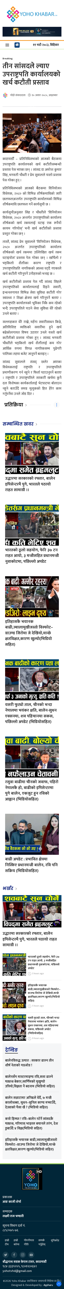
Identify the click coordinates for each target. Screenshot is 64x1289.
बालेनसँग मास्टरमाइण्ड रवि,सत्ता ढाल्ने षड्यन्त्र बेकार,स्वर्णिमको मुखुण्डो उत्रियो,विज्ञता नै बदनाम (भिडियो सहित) (30, 1081)
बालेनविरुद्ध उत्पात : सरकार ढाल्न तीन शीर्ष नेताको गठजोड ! (29, 1063)
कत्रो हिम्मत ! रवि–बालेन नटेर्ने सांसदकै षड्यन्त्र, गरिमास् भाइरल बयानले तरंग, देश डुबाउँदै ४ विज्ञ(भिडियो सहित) (31, 1123)
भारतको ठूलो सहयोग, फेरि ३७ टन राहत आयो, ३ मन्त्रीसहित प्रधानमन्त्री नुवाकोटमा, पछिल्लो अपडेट (32, 556)
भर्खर (8, 888)
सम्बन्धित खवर (18, 424)
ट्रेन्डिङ (11, 1050)
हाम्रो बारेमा (16, 1242)
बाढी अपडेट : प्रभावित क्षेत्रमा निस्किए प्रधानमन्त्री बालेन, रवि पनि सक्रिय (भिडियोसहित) (31, 865)
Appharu (48, 1285)
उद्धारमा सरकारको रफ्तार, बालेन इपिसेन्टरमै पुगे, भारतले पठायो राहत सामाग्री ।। (30, 484)
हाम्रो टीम (7, 1242)
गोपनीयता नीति (29, 1242)
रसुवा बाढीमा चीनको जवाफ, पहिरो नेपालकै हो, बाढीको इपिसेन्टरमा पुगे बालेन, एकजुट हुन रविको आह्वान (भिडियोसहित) (31, 791)
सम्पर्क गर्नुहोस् (41, 1242)
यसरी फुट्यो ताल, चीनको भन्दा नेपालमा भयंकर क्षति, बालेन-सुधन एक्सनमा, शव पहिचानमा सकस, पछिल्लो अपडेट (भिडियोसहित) (31, 713)
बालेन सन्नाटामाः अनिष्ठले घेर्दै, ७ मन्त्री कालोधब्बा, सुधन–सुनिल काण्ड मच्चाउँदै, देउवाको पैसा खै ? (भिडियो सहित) (30, 1102)
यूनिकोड (55, 1240)
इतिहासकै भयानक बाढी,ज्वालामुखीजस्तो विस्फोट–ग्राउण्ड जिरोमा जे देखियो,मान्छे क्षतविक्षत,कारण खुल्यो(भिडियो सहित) (29, 633)
